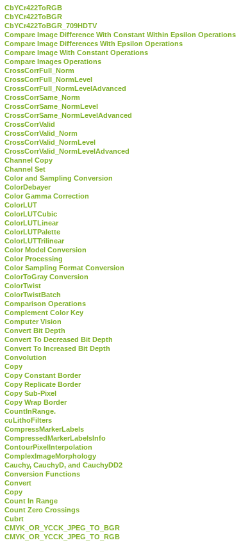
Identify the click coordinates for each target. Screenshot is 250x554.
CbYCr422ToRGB (33, 8)
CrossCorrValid (29, 124)
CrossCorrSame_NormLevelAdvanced (68, 115)
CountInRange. (30, 411)
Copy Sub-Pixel (30, 393)
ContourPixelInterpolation (48, 447)
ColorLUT (20, 205)
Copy (13, 366)
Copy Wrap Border (35, 402)
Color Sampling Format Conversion (64, 268)
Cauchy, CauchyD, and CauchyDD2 (63, 465)
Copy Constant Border (42, 375)
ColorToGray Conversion (46, 277)
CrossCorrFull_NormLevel (48, 79)
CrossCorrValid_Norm (41, 133)
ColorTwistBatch (32, 294)
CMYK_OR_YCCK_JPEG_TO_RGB (62, 537)
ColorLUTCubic (30, 214)
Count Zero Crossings (41, 510)
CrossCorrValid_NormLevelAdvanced (66, 151)
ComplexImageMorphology (50, 456)
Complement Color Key (43, 312)
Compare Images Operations (52, 61)
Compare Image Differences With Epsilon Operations (93, 43)
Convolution (25, 357)
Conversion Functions (42, 474)
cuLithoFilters (28, 420)
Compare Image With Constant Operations (76, 52)
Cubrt (14, 519)
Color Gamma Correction (46, 196)
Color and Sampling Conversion (58, 178)
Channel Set (25, 169)
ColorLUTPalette (32, 232)
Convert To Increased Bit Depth (57, 348)
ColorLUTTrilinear (34, 241)
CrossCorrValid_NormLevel (50, 142)
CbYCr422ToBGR (33, 16)
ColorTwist (22, 285)
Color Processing (33, 259)
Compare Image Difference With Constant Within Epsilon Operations (120, 34)
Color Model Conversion (45, 250)
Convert (17, 483)
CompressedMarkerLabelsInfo (55, 438)
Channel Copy (28, 160)
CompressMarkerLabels (44, 429)
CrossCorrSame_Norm (42, 97)
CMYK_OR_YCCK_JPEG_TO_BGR (62, 528)
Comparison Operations (45, 303)
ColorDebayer (27, 187)
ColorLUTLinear (31, 223)
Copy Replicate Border (42, 384)
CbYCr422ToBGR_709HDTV (50, 25)
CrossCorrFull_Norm (39, 70)
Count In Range (31, 501)
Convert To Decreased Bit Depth (58, 339)
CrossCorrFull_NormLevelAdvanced (65, 88)
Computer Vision (33, 321)
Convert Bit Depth (34, 330)
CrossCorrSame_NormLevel (51, 106)
